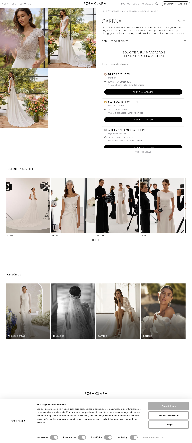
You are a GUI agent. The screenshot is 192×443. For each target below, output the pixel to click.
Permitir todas (169, 406)
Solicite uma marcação (176, 4)
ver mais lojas (143, 152)
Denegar (168, 424)
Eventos (125, 4)
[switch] (82, 437)
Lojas (136, 4)
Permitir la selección (169, 415)
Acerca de (147, 4)
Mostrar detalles (151, 437)
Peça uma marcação (143, 92)
